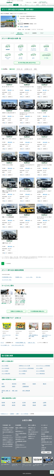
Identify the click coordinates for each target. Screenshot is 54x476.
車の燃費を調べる (32, 434)
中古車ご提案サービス (8, 429)
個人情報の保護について (46, 436)
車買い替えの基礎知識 (8, 444)
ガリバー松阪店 (5, 370)
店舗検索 (12, 413)
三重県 (44, 405)
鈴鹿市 (3, 386)
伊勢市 (24, 383)
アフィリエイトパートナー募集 (46, 445)
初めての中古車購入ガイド (8, 432)
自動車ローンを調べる (8, 439)
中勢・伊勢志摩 (26, 390)
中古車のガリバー (4, 413)
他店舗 (52, 471)
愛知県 (34, 405)
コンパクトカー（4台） (7, 279)
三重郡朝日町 (25, 386)
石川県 (24, 402)
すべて (2, 342)
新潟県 (3, 402)
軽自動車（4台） (19, 277)
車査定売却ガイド (19, 431)
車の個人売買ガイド (19, 444)
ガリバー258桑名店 (23, 370)
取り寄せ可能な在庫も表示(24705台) (27, 62)
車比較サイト (31, 438)
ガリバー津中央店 (5, 368)
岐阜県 (13, 405)
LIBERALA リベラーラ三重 (24, 365)
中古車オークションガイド (20, 448)
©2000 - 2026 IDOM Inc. (27, 473)
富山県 (13, 402)
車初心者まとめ (31, 427)
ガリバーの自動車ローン (8, 441)
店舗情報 (34, 33)
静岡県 (24, 405)
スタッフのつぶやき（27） (18, 345)
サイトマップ (44, 429)
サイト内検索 (44, 427)
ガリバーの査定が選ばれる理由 (20, 434)
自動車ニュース (31, 429)
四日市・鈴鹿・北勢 (6, 391)
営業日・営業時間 (24, 26)
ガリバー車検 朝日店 (40, 373)
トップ (12, 33)
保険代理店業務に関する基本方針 (46, 439)
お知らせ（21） (31, 342)
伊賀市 (13, 386)
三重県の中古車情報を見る (16, 311)
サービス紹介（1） (5, 345)
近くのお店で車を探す (8, 446)
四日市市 (14, 383)
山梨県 (44, 402)
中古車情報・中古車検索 (8, 427)
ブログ (41, 33)
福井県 (34, 402)
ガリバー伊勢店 (39, 368)
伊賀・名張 (14, 390)
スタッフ (27, 33)
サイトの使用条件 (45, 432)
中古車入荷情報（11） (20, 342)
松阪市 (34, 383)
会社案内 (43, 449)
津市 (3, 383)
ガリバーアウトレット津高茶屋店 (43, 365)
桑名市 (44, 383)
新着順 (35, 69)
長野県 (3, 405)
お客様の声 (43, 447)
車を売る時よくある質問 (20, 437)
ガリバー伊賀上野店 (6, 373)
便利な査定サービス (19, 439)
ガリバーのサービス (7, 435)
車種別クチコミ (31, 436)
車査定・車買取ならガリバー (20, 428)
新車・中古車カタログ (33, 432)
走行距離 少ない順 (28, 69)
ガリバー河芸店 (5, 365)
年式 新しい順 (19, 69)
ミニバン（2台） (29, 277)
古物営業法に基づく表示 (46, 441)
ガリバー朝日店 (22, 373)
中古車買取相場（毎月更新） (20, 442)
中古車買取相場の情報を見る (37, 311)
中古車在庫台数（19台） (7, 277)
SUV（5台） (38, 277)
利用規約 (43, 434)
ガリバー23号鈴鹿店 (40, 370)
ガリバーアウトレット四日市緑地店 (26, 368)
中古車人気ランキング (8, 437)
